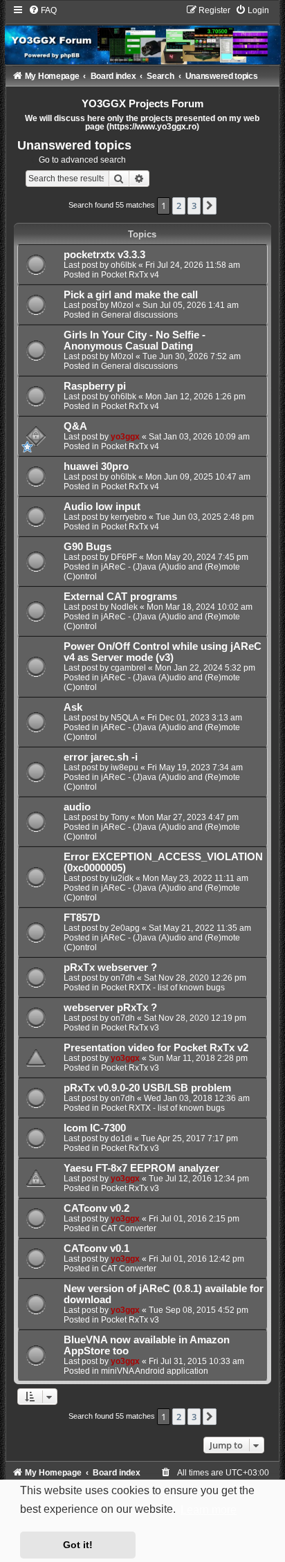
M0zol (122, 305)
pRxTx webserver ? (110, 967)
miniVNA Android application (154, 1371)
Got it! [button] (78, 1544)
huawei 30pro (96, 466)
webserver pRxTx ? (110, 1007)
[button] (210, 205)
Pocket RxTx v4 (130, 275)
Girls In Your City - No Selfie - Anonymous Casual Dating (134, 340)
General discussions (139, 315)
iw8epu (124, 767)
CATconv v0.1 (96, 1248)
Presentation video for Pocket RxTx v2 (156, 1047)
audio (77, 806)
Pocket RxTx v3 (130, 1028)
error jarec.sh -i (101, 757)
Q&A (75, 426)
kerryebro (129, 517)
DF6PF (124, 557)
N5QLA (124, 718)
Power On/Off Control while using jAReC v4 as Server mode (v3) (162, 652)
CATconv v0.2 (96, 1208)
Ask (73, 707)
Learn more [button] (209, 1510)
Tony (120, 817)
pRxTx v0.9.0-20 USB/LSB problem (147, 1087)
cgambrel (128, 668)
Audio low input (102, 506)
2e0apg (125, 928)
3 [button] (194, 205)
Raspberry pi (95, 386)
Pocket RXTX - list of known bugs (163, 987)
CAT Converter (128, 1228)
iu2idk (122, 878)
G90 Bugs (87, 546)
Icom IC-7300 (95, 1128)
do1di (121, 1138)
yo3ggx (125, 437)
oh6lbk (123, 265)
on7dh (123, 978)
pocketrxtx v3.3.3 (104, 254)
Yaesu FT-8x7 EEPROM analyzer (141, 1168)
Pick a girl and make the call (131, 294)
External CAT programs (120, 596)
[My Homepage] (142, 34)
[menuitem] (42, 10)
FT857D (82, 917)
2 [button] (178, 205)
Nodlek (124, 607)
